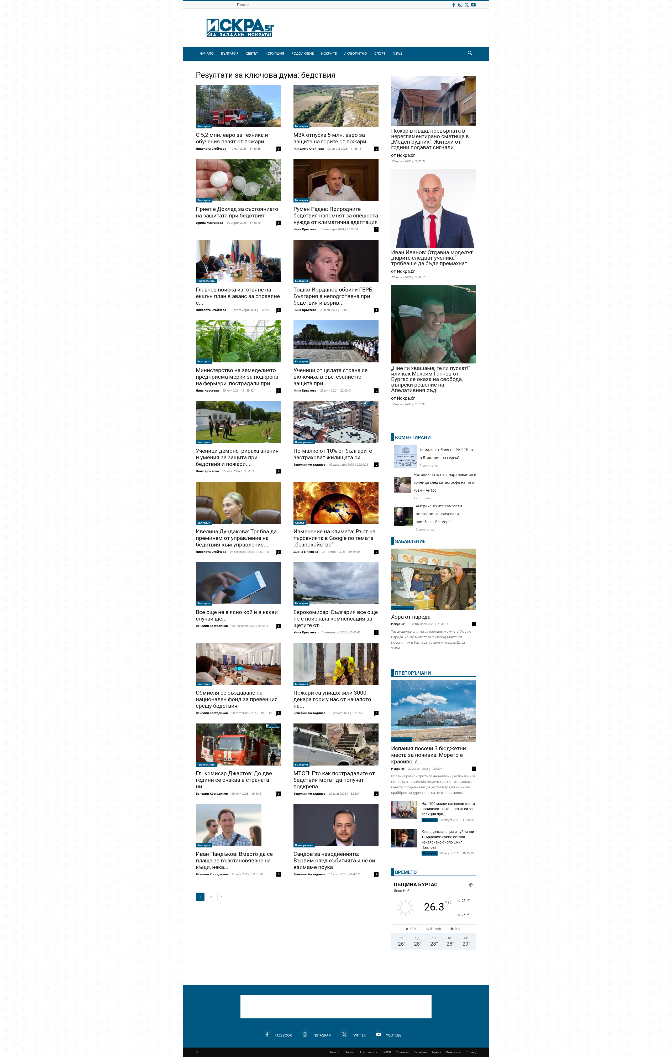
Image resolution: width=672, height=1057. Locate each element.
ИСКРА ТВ (329, 53)
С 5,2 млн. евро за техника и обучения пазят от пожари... (232, 138)
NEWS (397, 53)
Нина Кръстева (305, 229)
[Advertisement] (336, 1006)
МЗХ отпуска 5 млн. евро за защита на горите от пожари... (332, 138)
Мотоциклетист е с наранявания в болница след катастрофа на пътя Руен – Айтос (444, 482)
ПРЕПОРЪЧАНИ (413, 673)
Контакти (453, 1052)
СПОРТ (379, 53)
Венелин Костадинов (309, 464)
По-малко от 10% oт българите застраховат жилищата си (332, 454)
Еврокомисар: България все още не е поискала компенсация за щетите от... (335, 618)
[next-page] (221, 897)
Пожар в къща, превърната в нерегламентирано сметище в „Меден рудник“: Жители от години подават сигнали (430, 139)
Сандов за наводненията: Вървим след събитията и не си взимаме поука (334, 860)
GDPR (386, 1052)
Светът (299, 522)
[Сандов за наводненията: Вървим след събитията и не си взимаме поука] (336, 825)
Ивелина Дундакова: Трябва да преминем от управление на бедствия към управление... (236, 538)
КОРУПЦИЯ (274, 53)
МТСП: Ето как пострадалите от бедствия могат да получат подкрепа (334, 780)
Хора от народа (410, 617)
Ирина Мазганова (209, 223)
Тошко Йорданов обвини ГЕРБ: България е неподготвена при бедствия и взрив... (333, 296)
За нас (350, 1052)
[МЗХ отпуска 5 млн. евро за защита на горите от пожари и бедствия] (336, 106)
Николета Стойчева (211, 148)
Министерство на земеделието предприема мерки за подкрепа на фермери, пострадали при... (237, 377)
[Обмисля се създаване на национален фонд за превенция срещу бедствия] (238, 664)
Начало (334, 1052)
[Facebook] (453, 4)
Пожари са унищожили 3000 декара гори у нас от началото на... (332, 699)
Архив (436, 1052)
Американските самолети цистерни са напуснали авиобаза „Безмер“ (439, 513)
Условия (402, 1052)
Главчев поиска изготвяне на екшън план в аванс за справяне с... (238, 296)
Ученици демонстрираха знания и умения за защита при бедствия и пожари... (237, 457)
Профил (243, 4)
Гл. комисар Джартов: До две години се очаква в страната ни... (234, 780)
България (203, 126)
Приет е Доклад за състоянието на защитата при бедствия (237, 212)
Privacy (471, 1052)
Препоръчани (206, 281)
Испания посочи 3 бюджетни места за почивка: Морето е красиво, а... (428, 755)
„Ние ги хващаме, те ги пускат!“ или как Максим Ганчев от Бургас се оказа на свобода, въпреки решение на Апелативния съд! (430, 379)
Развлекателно (403, 608)
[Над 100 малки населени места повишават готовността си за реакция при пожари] (404, 810)
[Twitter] (467, 4)
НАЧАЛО (207, 53)
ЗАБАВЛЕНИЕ (410, 541)
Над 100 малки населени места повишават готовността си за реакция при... (448, 808)
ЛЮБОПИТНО (355, 53)
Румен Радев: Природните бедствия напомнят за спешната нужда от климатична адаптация (335, 215)
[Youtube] (473, 4)
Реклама (420, 1052)
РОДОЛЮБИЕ (302, 53)
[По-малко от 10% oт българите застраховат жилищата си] (336, 422)
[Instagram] (460, 4)
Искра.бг (398, 624)
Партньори (368, 1052)
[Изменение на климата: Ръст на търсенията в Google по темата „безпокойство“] (336, 503)
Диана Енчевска (305, 552)
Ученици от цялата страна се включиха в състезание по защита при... (330, 377)
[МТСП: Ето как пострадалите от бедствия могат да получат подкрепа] (336, 745)
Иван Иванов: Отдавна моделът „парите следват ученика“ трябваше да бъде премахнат (432, 258)
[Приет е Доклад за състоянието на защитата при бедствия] (238, 180)
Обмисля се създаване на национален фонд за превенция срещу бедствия (237, 699)
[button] (470, 53)
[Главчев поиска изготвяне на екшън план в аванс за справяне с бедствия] (238, 261)
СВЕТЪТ (252, 53)
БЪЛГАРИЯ (230, 53)
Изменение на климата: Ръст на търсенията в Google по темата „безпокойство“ (334, 538)
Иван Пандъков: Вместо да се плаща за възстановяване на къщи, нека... (234, 860)
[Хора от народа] (433, 579)
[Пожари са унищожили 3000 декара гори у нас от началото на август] (336, 664)
